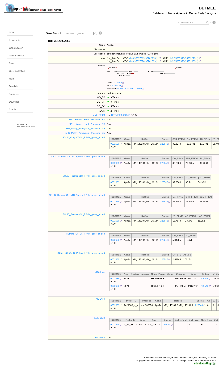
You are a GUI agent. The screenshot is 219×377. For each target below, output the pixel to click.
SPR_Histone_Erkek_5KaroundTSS (87, 119)
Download (14, 101)
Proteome (100, 337)
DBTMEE (207, 8)
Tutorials (13, 86)
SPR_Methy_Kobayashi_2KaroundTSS (85, 133)
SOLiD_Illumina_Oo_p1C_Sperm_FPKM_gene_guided (77, 195)
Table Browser (16, 55)
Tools (11, 63)
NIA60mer (100, 272)
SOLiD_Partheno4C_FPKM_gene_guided (84, 214)
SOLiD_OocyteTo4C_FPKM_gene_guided (83, 137)
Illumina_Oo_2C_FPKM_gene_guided (85, 233)
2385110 (116, 85)
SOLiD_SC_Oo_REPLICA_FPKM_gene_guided (81, 253)
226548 (118, 82)
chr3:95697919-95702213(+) (144, 58)
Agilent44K (99, 318)
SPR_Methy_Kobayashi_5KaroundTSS (85, 128)
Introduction (15, 40)
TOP (11, 32)
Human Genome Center (182, 357)
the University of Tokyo (205, 357)
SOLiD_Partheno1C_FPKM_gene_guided (84, 176)
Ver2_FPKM (99, 115)
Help (11, 78)
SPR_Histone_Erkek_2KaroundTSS (87, 124)
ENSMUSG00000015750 (129, 88)
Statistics (14, 94)
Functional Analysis (157, 357)
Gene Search (16, 47)
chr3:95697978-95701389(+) (144, 61)
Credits (13, 109)
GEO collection (17, 71)
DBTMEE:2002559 (120, 115)
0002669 (114, 143)
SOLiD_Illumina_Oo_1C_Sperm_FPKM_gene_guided (78, 156)
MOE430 (100, 298)
